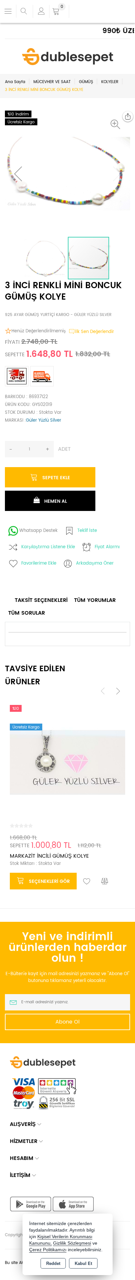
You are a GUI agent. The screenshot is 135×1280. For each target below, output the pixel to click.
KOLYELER (109, 82)
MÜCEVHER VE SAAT (52, 82)
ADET (64, 449)
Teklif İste (87, 530)
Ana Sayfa (15, 82)
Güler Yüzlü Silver (43, 420)
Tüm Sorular (26, 613)
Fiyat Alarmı (107, 547)
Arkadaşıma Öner (95, 563)
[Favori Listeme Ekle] (86, 881)
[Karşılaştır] (104, 881)
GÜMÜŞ (86, 82)
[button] (117, 124)
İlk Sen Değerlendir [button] (94, 331)
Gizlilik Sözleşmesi (72, 1243)
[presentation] (102, 691)
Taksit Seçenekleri (41, 600)
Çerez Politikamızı (48, 1249)
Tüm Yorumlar (95, 600)
